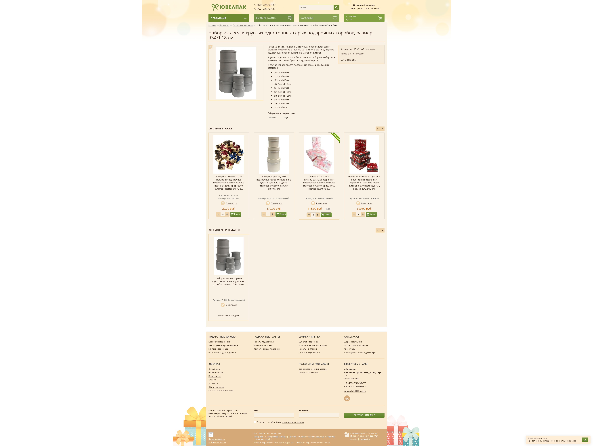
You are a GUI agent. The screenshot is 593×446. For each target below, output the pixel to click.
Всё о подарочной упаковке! (313, 368)
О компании (214, 368)
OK (585, 439)
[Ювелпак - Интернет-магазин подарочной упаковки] (227, 6)
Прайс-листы (214, 376)
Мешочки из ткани (263, 345)
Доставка (213, 383)
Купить (237, 214)
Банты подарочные (218, 348)
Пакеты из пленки (308, 348)
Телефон (304, 410)
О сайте (353, 439)
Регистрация (357, 8)
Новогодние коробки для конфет (360, 352)
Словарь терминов (308, 372)
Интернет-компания (364, 436)
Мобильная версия (217, 442)
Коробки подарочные (243, 25)
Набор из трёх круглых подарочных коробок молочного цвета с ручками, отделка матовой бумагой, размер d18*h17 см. (274, 182)
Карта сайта (365, 439)
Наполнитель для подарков (222, 352)
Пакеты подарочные (264, 341)
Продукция (224, 25)
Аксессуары (349, 348)
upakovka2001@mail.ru (355, 391)
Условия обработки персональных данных (273, 443)
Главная (212, 25)
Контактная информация (220, 390)
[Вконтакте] (347, 398)
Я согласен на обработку (280, 422)
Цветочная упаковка (309, 352)
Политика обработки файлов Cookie (313, 443)
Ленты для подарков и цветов (223, 345)
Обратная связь (216, 387)
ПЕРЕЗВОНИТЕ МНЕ (364, 415)
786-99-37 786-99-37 (264, 7)
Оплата (212, 379)
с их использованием (566, 441)
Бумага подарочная (308, 341)
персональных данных (293, 422)
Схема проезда (351, 378)
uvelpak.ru (268, 439)
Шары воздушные (353, 341)
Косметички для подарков (267, 348)
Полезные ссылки (216, 439)
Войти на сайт (373, 8)
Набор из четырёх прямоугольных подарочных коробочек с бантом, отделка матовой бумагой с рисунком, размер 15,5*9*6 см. (319, 182)
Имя (256, 410)
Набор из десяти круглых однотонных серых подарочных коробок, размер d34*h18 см (228, 281)
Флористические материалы (313, 345)
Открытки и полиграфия (356, 345)
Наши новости (215, 372)
